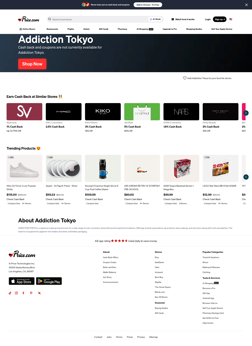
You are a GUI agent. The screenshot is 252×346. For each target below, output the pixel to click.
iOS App (206, 293)
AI (157, 19)
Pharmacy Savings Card (213, 313)
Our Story (107, 277)
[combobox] (105, 19)
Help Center (208, 323)
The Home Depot (163, 287)
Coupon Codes (109, 262)
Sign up (219, 19)
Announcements (110, 282)
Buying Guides (161, 308)
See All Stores (161, 297)
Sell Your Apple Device (221, 29)
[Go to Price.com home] (28, 19)
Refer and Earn (109, 267)
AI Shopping (142, 29)
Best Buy (159, 277)
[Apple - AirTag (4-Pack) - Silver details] (64, 168)
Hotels (86, 29)
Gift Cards (103, 29)
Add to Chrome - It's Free (147, 4)
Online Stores (29, 29)
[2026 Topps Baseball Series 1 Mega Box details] (181, 168)
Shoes (205, 262)
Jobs (109, 337)
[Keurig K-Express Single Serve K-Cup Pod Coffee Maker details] (103, 168)
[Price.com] (22, 260)
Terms (119, 337)
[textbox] (231, 19)
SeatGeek (159, 262)
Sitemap (153, 337)
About (106, 252)
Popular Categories (213, 252)
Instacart (159, 272)
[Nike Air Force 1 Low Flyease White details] (24, 168)
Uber (157, 267)
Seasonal (160, 302)
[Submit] (49, 20)
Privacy (141, 337)
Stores (158, 252)
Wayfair (158, 282)
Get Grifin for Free (211, 318)
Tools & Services (211, 278)
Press (130, 337)
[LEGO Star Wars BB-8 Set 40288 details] (220, 168)
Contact (98, 337)
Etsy (157, 257)
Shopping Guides (194, 29)
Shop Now (32, 63)
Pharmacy (122, 29)
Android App (208, 298)
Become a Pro (209, 288)
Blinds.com (160, 292)
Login (208, 19)
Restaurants (52, 29)
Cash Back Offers (110, 257)
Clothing (206, 272)
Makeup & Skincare (211, 267)
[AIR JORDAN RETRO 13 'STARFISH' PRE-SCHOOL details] (142, 168)
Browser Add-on (210, 303)
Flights (71, 29)
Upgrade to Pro (170, 29)
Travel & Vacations (211, 257)
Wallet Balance (109, 272)
